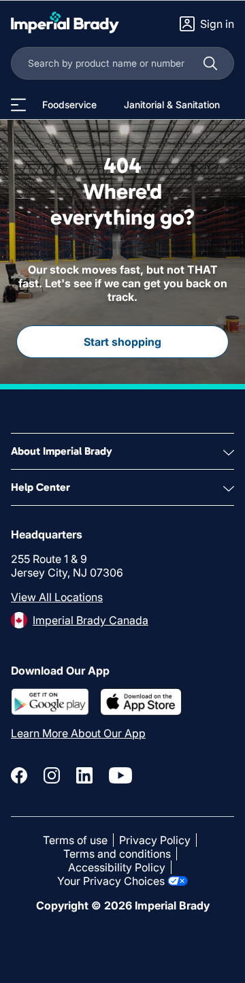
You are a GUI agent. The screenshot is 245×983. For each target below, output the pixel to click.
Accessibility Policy (116, 867)
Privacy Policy (155, 840)
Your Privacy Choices (111, 881)
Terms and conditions (117, 853)
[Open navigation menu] (18, 104)
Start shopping (122, 342)
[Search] (210, 63)
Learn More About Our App (78, 733)
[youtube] (120, 775)
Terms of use (75, 840)
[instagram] (52, 775)
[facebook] (19, 775)
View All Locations (57, 597)
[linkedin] (84, 775)
